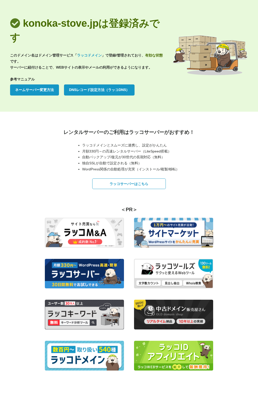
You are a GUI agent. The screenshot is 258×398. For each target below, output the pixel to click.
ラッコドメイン (89, 55)
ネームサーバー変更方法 (34, 90)
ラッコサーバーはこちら (129, 184)
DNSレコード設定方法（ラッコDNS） (99, 90)
